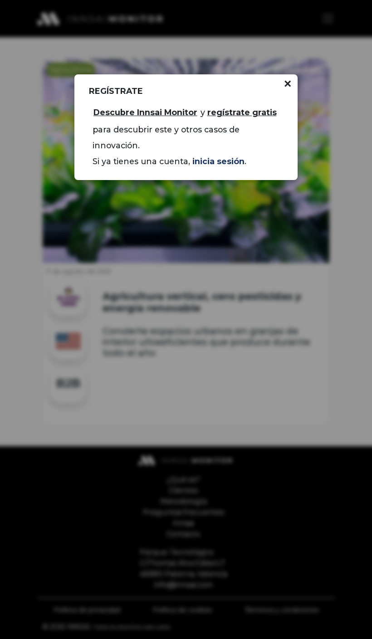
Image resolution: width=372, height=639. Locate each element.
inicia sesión (218, 161)
